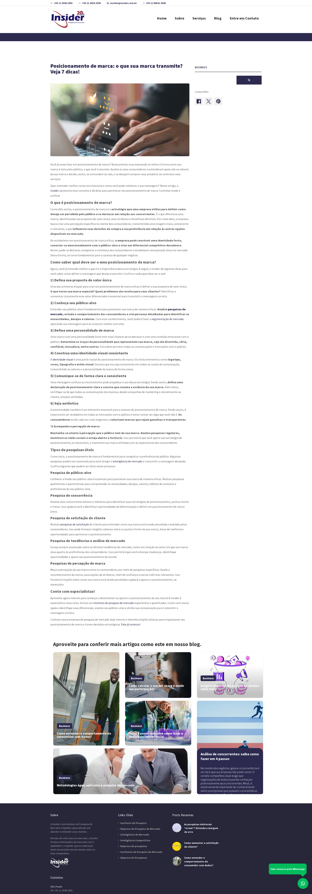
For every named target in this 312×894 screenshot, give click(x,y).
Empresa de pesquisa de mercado (68, 19)
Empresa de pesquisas (133, 846)
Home (162, 18)
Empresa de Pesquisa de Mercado (140, 828)
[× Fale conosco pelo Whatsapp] (303, 883)
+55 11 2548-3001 (63, 3)
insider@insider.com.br (123, 3)
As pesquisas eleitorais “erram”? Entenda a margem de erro (201, 828)
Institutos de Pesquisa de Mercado (141, 852)
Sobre (179, 18)
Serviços (199, 18)
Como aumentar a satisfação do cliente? (201, 844)
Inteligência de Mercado (134, 834)
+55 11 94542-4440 (156, 3)
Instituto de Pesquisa (133, 823)
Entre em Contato (244, 18)
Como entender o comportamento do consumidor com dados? (198, 861)
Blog (218, 18)
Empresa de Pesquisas (133, 857)
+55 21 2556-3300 (91, 3)
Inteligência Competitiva (135, 840)
